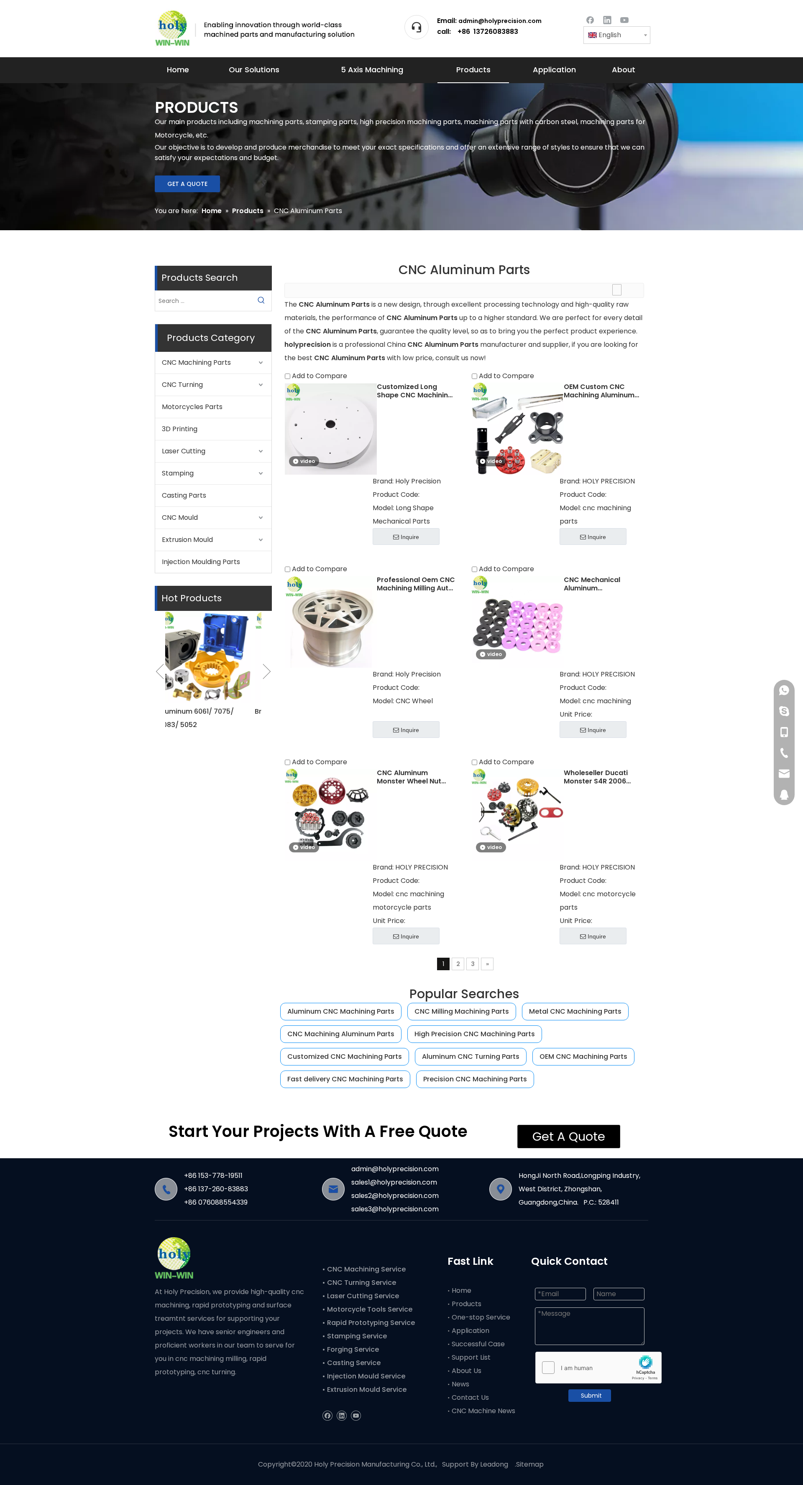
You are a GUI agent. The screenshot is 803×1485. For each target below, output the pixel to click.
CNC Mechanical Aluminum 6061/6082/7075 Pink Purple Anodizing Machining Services (600, 584)
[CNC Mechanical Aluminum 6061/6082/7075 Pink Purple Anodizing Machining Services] (518, 621)
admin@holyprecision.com (500, 21)
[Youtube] (624, 19)
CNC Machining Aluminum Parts (340, 1034)
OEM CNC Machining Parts (583, 1056)
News (460, 1384)
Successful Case (478, 1344)
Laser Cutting (183, 451)
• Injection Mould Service (363, 1376)
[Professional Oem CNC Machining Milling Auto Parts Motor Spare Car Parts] (331, 621)
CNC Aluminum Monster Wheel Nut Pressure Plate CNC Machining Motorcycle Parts (415, 777)
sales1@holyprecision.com (394, 1182)
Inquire (410, 537)
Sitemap (530, 1464)
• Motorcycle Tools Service (368, 1309)
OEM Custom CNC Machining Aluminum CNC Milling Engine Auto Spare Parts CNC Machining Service (601, 391)
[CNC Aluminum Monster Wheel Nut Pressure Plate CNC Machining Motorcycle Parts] (331, 814)
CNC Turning (182, 384)
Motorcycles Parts (192, 407)
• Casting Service (351, 1363)
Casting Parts (184, 495)
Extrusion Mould (187, 539)
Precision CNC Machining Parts (475, 1079)
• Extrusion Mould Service (364, 1389)
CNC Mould (180, 517)
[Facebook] (590, 19)
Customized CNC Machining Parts (344, 1056)
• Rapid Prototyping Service (369, 1322)
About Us (466, 1371)
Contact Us (470, 1397)
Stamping (178, 473)
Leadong (494, 1464)
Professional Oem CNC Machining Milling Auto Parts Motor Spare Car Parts (416, 584)
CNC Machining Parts (196, 362)
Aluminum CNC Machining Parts (340, 1011)
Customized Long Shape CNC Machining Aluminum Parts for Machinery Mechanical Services (415, 391)
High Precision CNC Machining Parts (474, 1034)
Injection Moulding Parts (201, 562)
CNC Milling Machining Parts (461, 1011)
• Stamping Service (354, 1336)
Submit (591, 1395)
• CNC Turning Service (360, 1282)
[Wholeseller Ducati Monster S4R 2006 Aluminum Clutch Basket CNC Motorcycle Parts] (518, 814)
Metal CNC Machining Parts (575, 1011)
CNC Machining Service (365, 1269)
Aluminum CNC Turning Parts (470, 1056)
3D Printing (179, 429)
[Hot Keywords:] (261, 301)
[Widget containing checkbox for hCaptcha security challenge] (598, 1368)
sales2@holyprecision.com (395, 1195)
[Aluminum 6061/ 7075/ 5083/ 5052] (213, 657)
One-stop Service (481, 1317)
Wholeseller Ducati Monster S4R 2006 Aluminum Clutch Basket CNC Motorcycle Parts (596, 777)
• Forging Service (350, 1349)
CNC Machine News (483, 1411)
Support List (471, 1357)
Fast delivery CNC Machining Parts (345, 1079)
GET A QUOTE (187, 184)
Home (461, 1290)
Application (470, 1330)
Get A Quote (568, 1136)
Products (466, 1304)
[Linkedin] (607, 19)
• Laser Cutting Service (361, 1296)
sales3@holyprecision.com (395, 1209)
